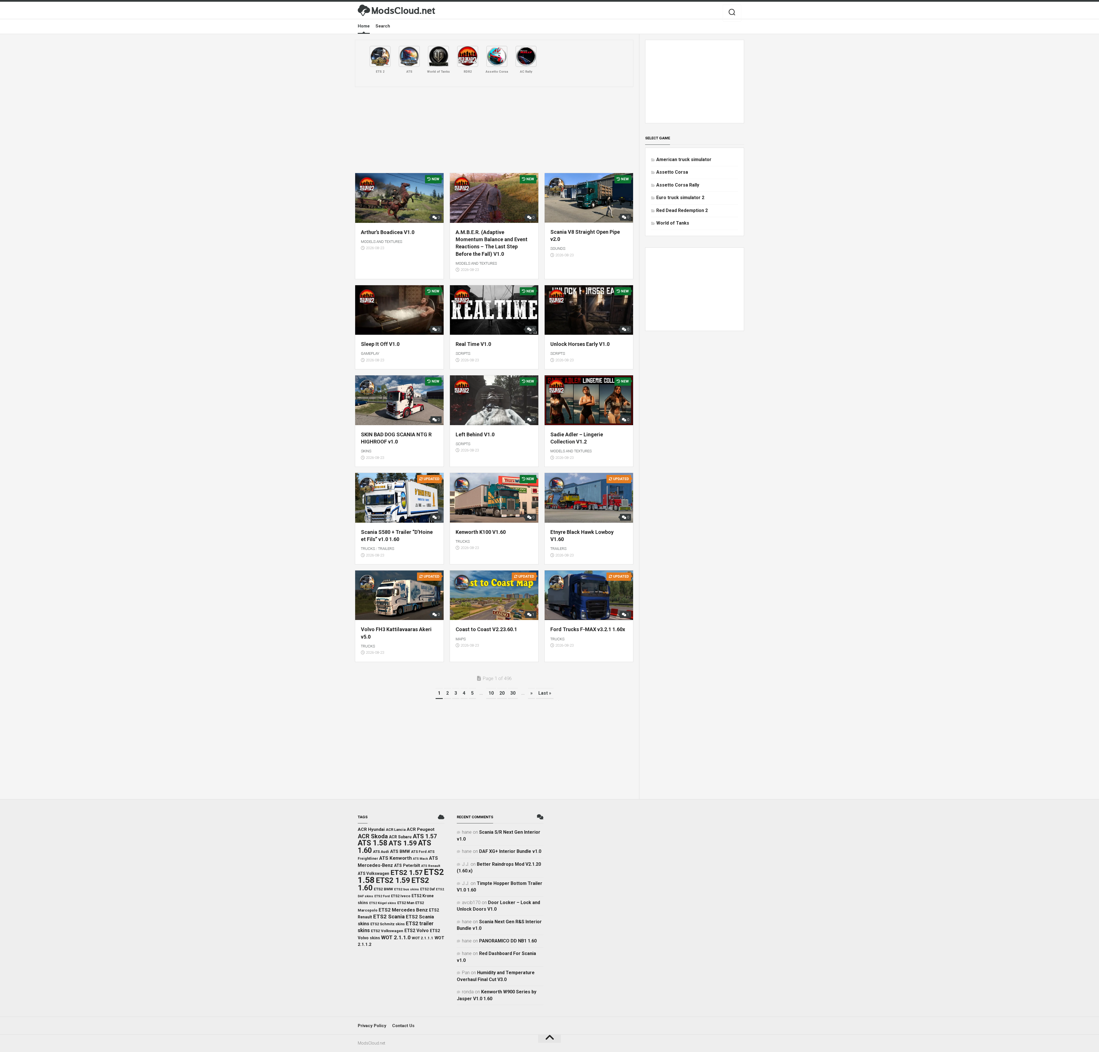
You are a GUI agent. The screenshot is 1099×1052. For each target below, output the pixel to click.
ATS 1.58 (373, 843)
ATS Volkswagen (373, 873)
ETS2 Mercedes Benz (403, 910)
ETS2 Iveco (400, 896)
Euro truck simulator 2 (680, 197)
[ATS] (409, 56)
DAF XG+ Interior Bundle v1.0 (510, 851)
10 (491, 693)
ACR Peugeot (420, 829)
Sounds (557, 248)
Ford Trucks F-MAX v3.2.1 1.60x (587, 629)
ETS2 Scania (389, 917)
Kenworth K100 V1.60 (481, 532)
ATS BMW (400, 851)
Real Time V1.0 (473, 344)
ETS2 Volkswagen (387, 931)
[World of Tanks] (438, 56)
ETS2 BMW (383, 889)
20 (502, 693)
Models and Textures (381, 241)
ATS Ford (418, 852)
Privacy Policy (372, 1025)
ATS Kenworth (395, 858)
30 (512, 693)
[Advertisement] (494, 130)
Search (382, 26)
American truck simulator (683, 159)
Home (364, 26)
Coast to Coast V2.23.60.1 (486, 629)
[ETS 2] (380, 56)
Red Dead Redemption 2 (682, 210)
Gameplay (370, 353)
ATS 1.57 (425, 836)
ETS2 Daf (427, 889)
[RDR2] (467, 56)
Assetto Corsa (672, 172)
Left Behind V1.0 (475, 434)
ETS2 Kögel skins (382, 903)
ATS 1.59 (403, 843)
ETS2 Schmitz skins (387, 924)
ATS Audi (381, 851)
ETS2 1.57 (406, 872)
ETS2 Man (405, 903)
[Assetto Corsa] (496, 56)
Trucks (368, 548)
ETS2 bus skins (406, 889)
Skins (366, 451)
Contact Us (403, 1025)
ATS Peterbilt (407, 865)
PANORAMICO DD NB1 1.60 (508, 941)
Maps (461, 639)
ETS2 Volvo (416, 930)
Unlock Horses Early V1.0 (580, 344)
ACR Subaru (400, 837)
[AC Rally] (526, 56)
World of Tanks (672, 223)
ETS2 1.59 (393, 880)
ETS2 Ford (382, 896)
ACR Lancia (396, 829)
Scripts (463, 353)
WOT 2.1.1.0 (396, 937)
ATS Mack (420, 859)
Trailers (386, 548)
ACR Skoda (373, 836)
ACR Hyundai (371, 829)
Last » (544, 693)
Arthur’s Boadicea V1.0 (387, 232)
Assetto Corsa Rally (677, 185)
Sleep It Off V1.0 (380, 344)
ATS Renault (430, 866)
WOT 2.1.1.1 (422, 938)
